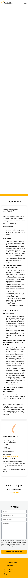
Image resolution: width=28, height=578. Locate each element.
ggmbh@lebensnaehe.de (12, 574)
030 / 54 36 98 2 (10, 569)
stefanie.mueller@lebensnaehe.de (10, 456)
